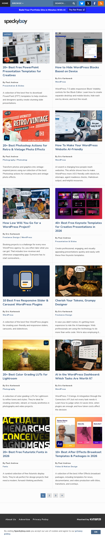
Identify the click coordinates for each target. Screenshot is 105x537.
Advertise (24, 519)
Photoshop (22, 160)
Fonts (5, 466)
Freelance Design (11, 237)
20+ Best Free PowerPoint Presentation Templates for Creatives (22, 71)
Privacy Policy (41, 519)
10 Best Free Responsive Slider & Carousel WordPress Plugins (25, 302)
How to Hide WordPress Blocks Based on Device (77, 69)
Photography (9, 160)
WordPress (60, 82)
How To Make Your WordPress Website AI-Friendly (76, 147)
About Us (10, 519)
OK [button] (95, 531)
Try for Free (75, 9)
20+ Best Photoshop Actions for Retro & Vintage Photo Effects (25, 147)
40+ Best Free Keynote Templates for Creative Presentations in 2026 (78, 227)
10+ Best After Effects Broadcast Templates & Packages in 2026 (78, 454)
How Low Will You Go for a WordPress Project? (22, 225)
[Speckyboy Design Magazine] (15, 23)
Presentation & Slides (13, 86)
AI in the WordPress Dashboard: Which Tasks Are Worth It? (77, 376)
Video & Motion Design (66, 466)
